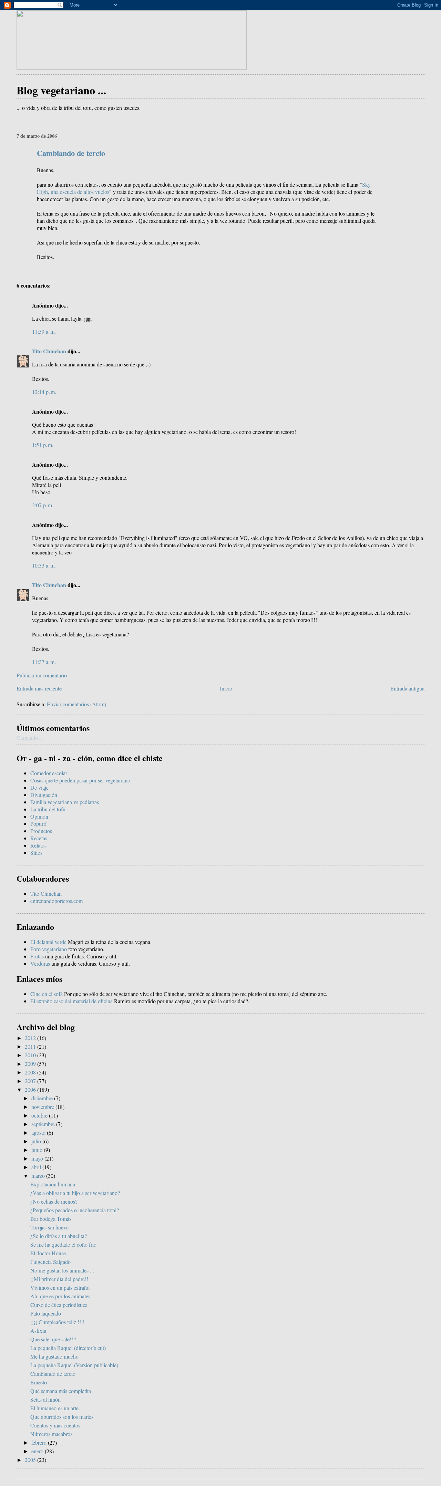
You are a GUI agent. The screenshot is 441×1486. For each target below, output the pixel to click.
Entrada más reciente (39, 688)
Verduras (40, 963)
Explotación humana (52, 1184)
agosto (39, 1132)
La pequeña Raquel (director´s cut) (68, 1347)
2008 (31, 1072)
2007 (31, 1080)
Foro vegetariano (48, 949)
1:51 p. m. (42, 444)
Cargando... (29, 737)
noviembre (43, 1106)
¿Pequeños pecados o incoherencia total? (74, 1210)
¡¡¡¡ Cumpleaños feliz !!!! (57, 1322)
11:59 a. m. (44, 331)
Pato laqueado (45, 1313)
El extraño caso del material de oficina (71, 1001)
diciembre (42, 1098)
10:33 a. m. (44, 565)
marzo (38, 1175)
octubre (40, 1115)
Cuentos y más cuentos (55, 1425)
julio (36, 1141)
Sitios (36, 852)
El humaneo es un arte (54, 1408)
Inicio (226, 688)
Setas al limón (45, 1399)
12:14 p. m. (44, 391)
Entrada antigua (407, 688)
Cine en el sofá (46, 993)
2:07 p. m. (42, 505)
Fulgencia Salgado (50, 1261)
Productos (41, 830)
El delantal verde (48, 941)
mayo (37, 1158)
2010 (31, 1055)
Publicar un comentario (42, 675)
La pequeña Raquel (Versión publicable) (74, 1365)
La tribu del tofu (47, 809)
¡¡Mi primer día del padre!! (59, 1278)
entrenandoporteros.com (56, 900)
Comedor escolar (48, 773)
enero (38, 1451)
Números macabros (51, 1433)
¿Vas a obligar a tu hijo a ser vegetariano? (75, 1192)
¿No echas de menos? (54, 1201)
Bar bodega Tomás (50, 1218)
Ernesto (38, 1382)
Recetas (38, 838)
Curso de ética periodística (59, 1304)
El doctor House (48, 1253)
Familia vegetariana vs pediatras (64, 802)
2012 (31, 1037)
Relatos (38, 845)
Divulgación (43, 794)
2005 (31, 1459)
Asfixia (38, 1330)
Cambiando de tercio (71, 153)
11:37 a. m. (44, 661)
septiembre (43, 1124)
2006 (31, 1089)
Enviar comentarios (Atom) (76, 704)
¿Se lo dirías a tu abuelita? (58, 1235)
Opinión (39, 816)
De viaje (39, 787)
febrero (39, 1442)
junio (37, 1149)
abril (36, 1167)
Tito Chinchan (49, 351)
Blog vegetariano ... (61, 90)
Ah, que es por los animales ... (63, 1296)
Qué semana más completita (60, 1390)
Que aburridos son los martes (61, 1416)
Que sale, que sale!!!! (53, 1339)
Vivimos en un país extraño (60, 1287)
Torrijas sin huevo (49, 1227)
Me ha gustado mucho (54, 1356)
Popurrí (38, 823)
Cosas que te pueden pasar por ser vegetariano (80, 780)
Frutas (37, 956)
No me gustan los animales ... (62, 1270)
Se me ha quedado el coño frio (63, 1244)
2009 (31, 1063)
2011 (31, 1046)
